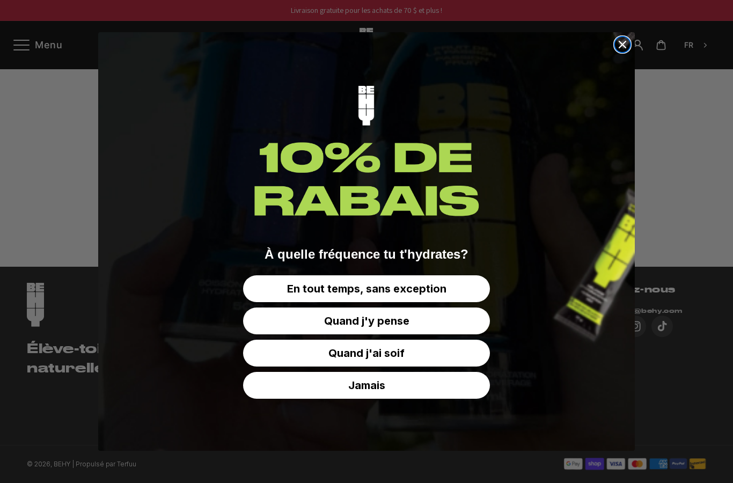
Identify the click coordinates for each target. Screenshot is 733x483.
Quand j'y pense (366, 320)
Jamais (366, 385)
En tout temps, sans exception (366, 288)
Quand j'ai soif (366, 353)
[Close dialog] (622, 44)
